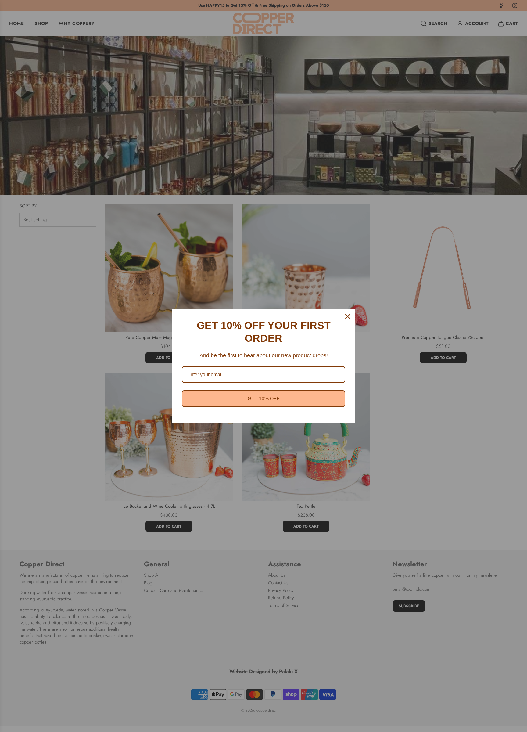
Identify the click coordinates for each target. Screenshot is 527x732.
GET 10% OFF (264, 398)
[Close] (347, 316)
